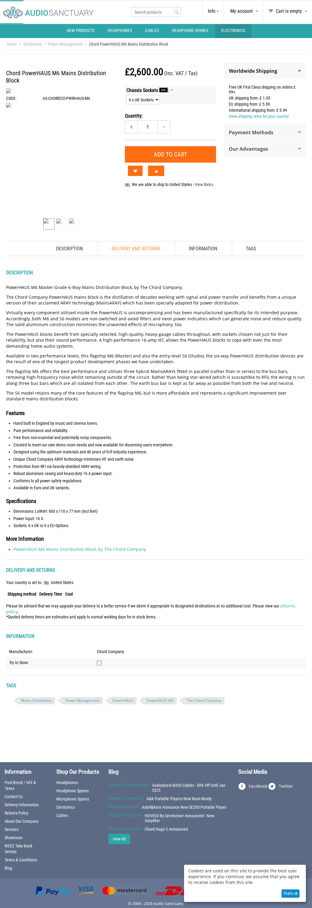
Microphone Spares (72, 799)
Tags (251, 249)
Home (12, 44)
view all (119, 838)
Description (69, 249)
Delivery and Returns (136, 249)
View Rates (204, 184)
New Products (80, 30)
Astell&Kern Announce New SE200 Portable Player (184, 807)
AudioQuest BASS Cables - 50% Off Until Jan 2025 (188, 788)
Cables (152, 30)
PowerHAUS (123, 700)
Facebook (257, 786)
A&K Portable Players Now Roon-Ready (179, 798)
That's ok (290, 893)
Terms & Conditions (21, 859)
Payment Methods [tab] (251, 132)
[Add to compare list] (156, 171)
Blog (8, 868)
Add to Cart (170, 154)
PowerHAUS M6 (160, 700)
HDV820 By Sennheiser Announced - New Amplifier (179, 818)
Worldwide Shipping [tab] (253, 71)
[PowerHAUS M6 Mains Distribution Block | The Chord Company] (62, 159)
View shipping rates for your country (259, 116)
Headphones (120, 30)
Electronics (233, 30)
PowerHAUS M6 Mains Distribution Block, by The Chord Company (79, 549)
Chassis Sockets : (148, 90)
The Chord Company (204, 700)
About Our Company (21, 821)
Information (203, 249)
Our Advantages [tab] (248, 149)
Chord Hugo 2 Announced (166, 829)
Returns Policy (16, 813)
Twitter (285, 786)
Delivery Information (22, 804)
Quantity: (134, 116)
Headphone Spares (190, 30)
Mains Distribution (36, 700)
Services (12, 829)
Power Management (65, 44)
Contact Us (14, 796)
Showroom (14, 837)
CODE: (11, 98)
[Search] (176, 12)
